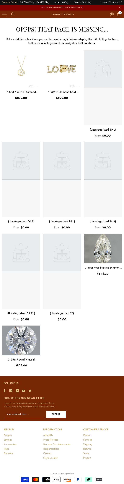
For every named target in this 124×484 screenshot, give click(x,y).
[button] (12, 14)
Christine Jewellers (65, 473)
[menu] (4, 14)
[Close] (120, 7)
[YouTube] (24, 391)
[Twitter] (30, 391)
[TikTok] (18, 391)
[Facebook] (5, 391)
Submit (56, 414)
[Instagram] (11, 391)
